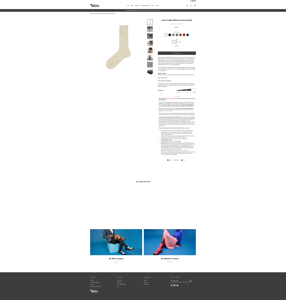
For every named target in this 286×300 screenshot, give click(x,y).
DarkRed (184, 34)
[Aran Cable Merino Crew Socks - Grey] (95, 208)
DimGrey (176, 34)
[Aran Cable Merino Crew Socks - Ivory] (91, 208)
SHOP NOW (116, 262)
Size (177, 39)
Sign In (145, 280)
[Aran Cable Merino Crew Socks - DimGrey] (97, 208)
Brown (180, 34)
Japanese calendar (189, 130)
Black (169, 34)
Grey (173, 34)
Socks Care (164, 69)
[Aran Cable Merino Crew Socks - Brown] (99, 208)
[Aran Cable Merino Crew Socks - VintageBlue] (103, 208)
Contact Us (146, 284)
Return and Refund (121, 284)
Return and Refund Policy (173, 151)
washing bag (180, 69)
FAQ (118, 286)
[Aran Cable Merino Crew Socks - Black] (93, 208)
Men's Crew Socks (110, 13)
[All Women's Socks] (170, 242)
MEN (132, 5)
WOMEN (137, 5)
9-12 (179, 41)
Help (157, 5)
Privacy (91, 284)
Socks (95, 13)
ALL (128, 5)
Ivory (166, 34)
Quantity (177, 46)
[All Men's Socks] (116, 242)
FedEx (184, 137)
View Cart (146, 282)
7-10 (174, 41)
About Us (92, 280)
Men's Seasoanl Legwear (164, 80)
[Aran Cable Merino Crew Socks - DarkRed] (101, 208)
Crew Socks (101, 13)
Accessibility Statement (95, 286)
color (177, 32)
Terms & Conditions (94, 282)
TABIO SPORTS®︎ (145, 5)
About (153, 5)
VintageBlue (187, 34)
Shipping (119, 282)
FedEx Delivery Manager (189, 114)
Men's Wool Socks (163, 77)
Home (91, 13)
